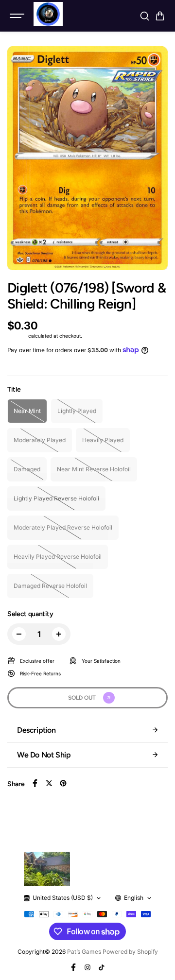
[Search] (144, 16)
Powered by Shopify (130, 951)
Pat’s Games (84, 951)
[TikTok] (101, 967)
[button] (160, 16)
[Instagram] (87, 967)
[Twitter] (49, 783)
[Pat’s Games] (48, 14)
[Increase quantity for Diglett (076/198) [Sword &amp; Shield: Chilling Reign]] (59, 634)
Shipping (17, 336)
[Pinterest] (63, 783)
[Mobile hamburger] (18, 16)
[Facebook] (35, 783)
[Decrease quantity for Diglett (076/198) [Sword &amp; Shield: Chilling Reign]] (19, 634)
